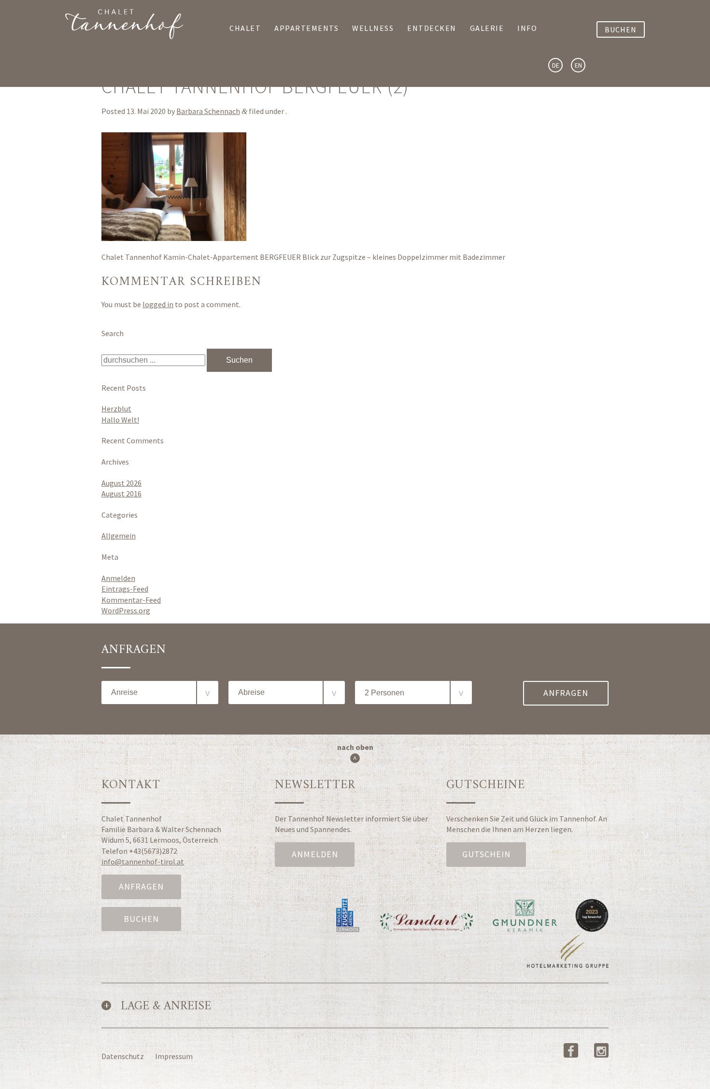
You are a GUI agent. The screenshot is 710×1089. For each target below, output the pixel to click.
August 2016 (121, 493)
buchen (621, 29)
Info (527, 28)
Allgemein (118, 535)
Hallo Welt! (120, 419)
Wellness (373, 28)
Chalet (245, 28)
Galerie (487, 28)
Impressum (174, 1056)
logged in (157, 304)
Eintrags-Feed (124, 589)
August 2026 (121, 483)
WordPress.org (125, 610)
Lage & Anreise (166, 1006)
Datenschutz (122, 1056)
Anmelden (118, 578)
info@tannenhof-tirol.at (142, 861)
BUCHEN (141, 918)
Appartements (306, 28)
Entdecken (431, 28)
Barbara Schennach (208, 111)
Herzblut (116, 408)
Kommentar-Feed (131, 600)
